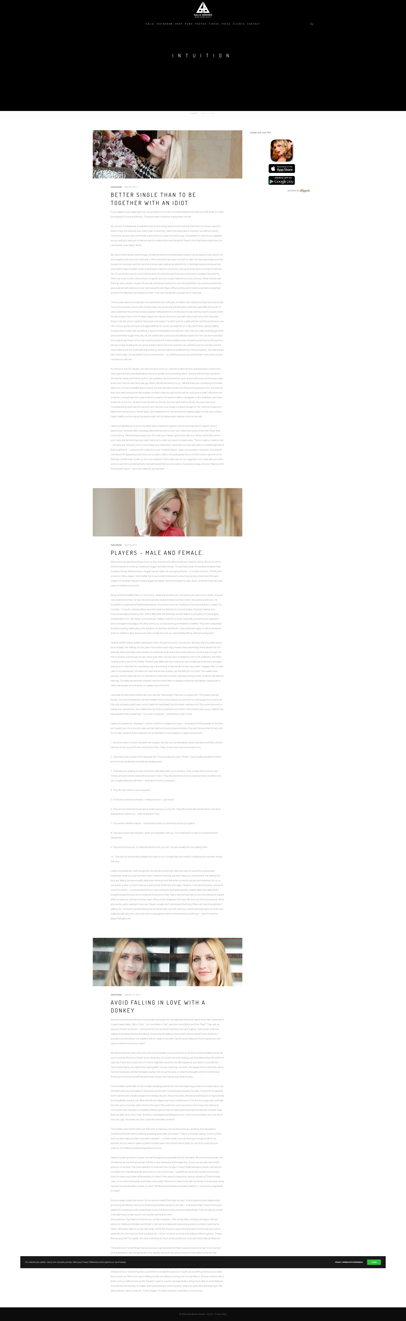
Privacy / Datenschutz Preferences (349, 1262)
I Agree (374, 1262)
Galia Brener (116, 187)
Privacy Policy (221, 1314)
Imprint (209, 1314)
